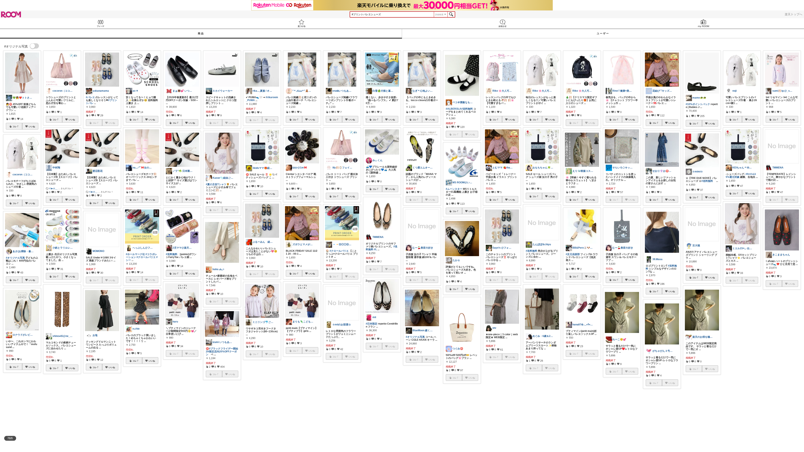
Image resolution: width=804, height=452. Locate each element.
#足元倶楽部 (573, 254)
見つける (301, 23)
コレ (15, 126)
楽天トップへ (793, 14)
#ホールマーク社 (135, 254)
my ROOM (703, 23)
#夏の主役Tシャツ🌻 (217, 184)
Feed (100, 23)
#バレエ (90, 97)
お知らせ (502, 23)
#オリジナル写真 (15, 257)
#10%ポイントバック (698, 104)
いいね (32, 126)
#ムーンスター (454, 188)
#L (375, 249)
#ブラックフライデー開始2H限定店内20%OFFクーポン (222, 351)
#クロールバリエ (146, 257)
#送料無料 (171, 254)
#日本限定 (371, 323)
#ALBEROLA (453, 108)
